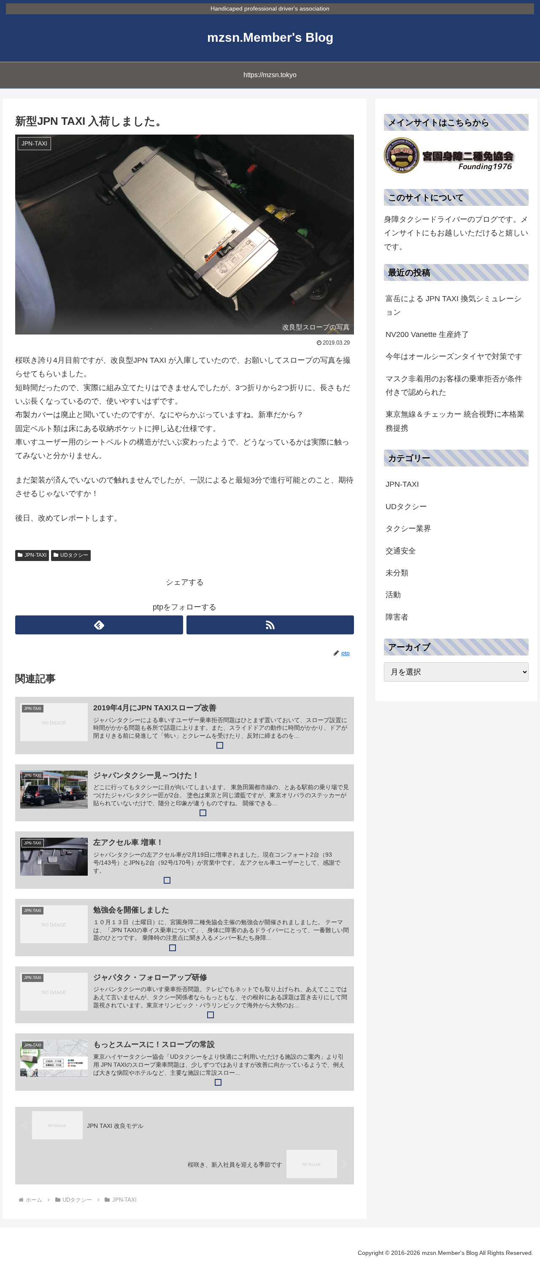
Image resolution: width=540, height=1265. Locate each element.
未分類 (397, 573)
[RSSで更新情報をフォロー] (270, 624)
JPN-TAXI (35, 555)
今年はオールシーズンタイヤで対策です (454, 356)
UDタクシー (74, 555)
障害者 (397, 617)
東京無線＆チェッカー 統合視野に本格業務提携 (455, 421)
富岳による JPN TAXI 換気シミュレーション (453, 305)
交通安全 (401, 551)
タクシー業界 (408, 528)
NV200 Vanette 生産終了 (427, 334)
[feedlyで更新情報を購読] (99, 624)
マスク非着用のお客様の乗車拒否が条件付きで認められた (454, 385)
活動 (393, 595)
